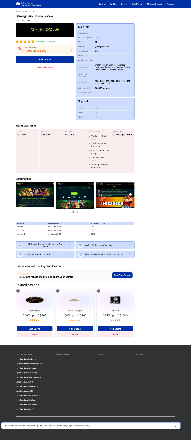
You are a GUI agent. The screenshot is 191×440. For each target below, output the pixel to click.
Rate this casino (122, 275)
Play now (46, 59)
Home (18, 11)
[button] (73, 212)
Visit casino (34, 329)
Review (34, 335)
